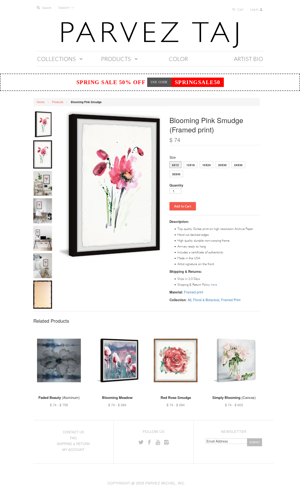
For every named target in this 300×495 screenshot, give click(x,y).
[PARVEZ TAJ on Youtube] (157, 442)
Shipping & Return (73, 443)
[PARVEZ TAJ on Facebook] (149, 442)
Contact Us (73, 432)
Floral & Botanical (206, 299)
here (214, 285)
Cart (240, 9)
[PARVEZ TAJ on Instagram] (166, 442)
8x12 (175, 165)
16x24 (206, 165)
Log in (254, 9)
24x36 (238, 165)
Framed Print (230, 299)
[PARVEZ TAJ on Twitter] (141, 442)
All (189, 299)
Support (64, 7)
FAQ (73, 437)
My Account (73, 449)
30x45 (176, 174)
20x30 (222, 165)
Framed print (193, 292)
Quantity (176, 185)
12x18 (190, 165)
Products (57, 102)
